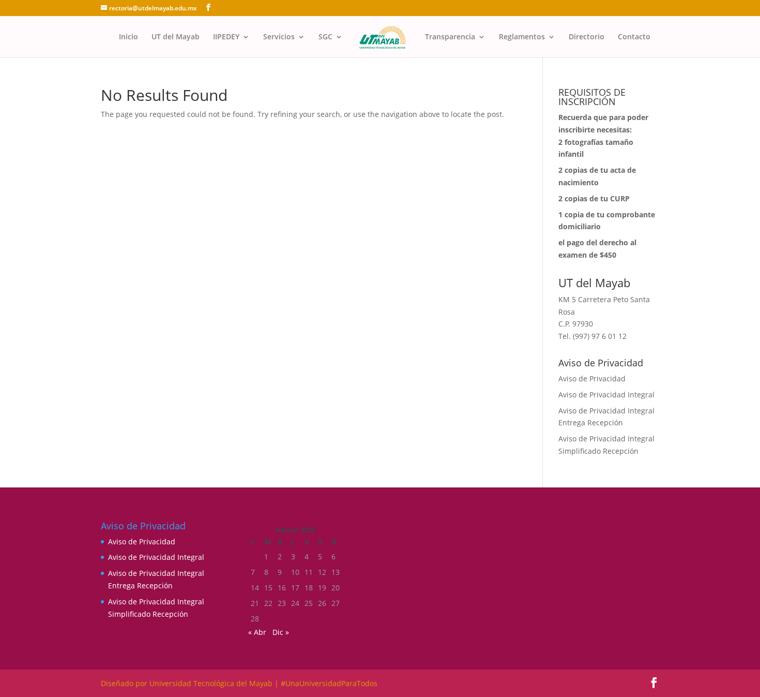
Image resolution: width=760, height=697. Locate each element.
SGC (325, 37)
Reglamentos (522, 37)
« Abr (257, 632)
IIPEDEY (226, 37)
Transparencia (450, 37)
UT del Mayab (175, 37)
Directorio (586, 37)
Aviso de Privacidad (592, 378)
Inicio (128, 37)
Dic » (280, 632)
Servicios (279, 37)
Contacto (634, 37)
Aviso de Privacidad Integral (606, 394)
